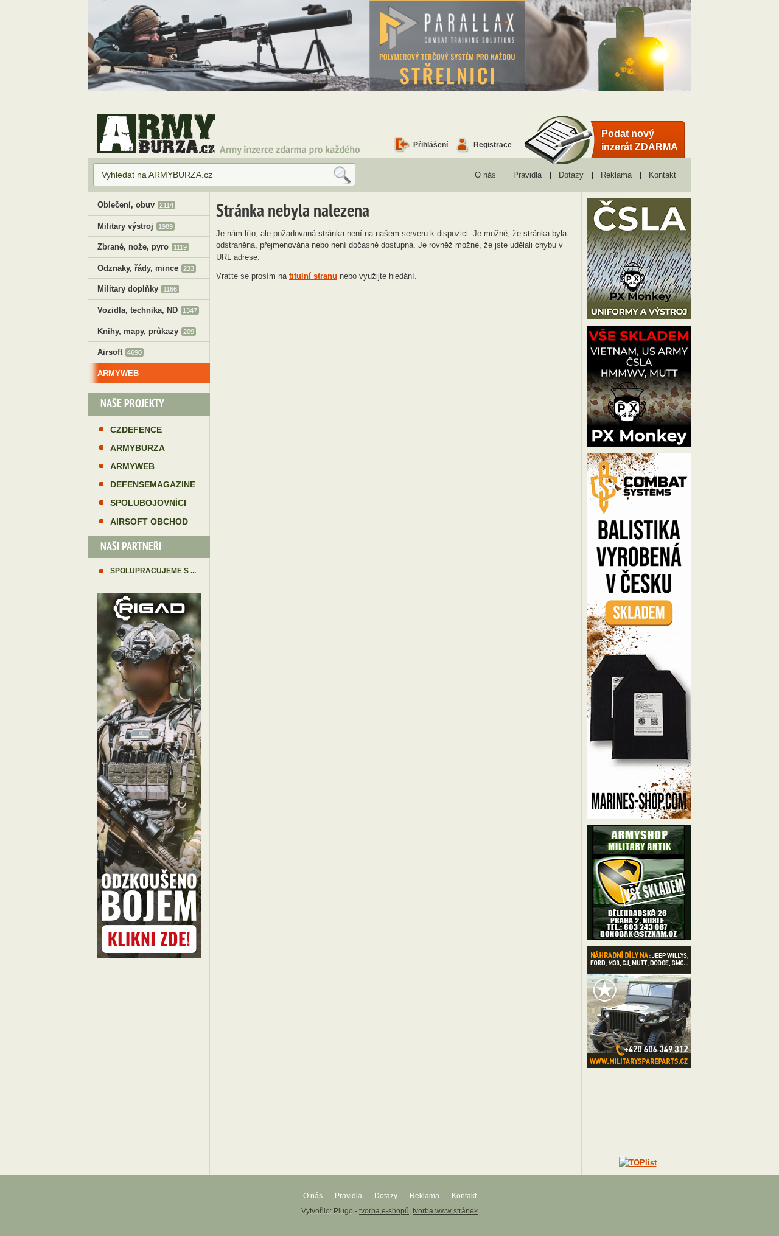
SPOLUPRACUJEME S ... (153, 570)
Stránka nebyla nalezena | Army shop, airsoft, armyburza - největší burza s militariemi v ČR (156, 133)
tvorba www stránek (445, 1211)
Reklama (616, 175)
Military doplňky (137, 288)
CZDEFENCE (136, 430)
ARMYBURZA (137, 448)
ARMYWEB (118, 373)
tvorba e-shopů (384, 1211)
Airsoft (119, 352)
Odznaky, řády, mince (145, 268)
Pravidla (527, 175)
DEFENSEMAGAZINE (152, 484)
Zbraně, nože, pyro (142, 246)
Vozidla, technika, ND (147, 310)
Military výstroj (135, 226)
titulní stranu (313, 276)
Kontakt (662, 175)
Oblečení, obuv (135, 204)
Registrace (492, 144)
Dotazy (571, 175)
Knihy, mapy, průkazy (145, 331)
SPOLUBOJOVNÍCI (148, 503)
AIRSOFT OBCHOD (149, 521)
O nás (485, 175)
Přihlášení (430, 144)
